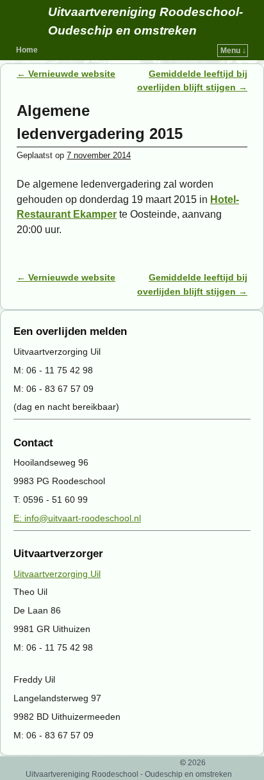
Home (27, 49)
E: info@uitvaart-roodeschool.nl (77, 518)
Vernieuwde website (66, 74)
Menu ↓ (233, 50)
